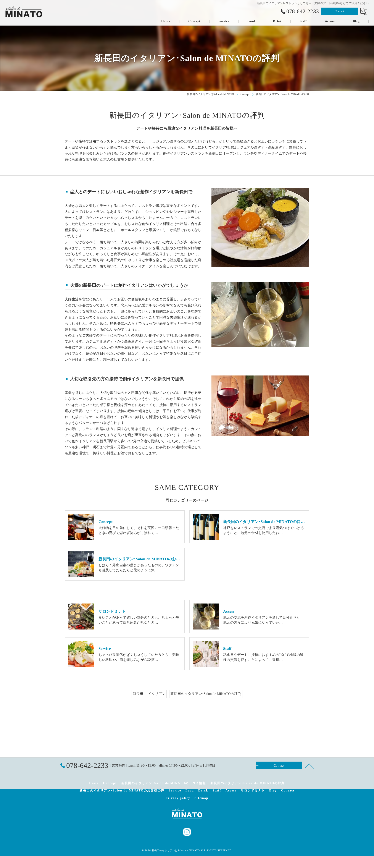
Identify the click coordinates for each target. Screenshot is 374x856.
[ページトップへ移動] (309, 765)
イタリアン (157, 694)
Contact (339, 11)
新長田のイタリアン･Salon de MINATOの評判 (205, 694)
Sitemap (201, 798)
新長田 (138, 694)
